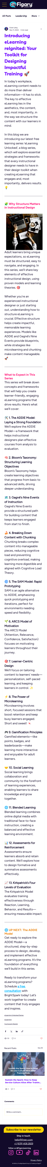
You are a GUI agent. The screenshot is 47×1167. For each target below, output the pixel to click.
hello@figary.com (24, 1139)
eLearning (8, 1020)
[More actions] (41, 28)
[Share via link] (22, 1031)
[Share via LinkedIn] (17, 1031)
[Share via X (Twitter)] (11, 1031)
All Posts (6, 16)
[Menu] (5, 4)
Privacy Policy (36, 1160)
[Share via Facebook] (5, 1031)
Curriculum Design (11, 1024)
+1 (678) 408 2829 (23, 1143)
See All (40, 1048)
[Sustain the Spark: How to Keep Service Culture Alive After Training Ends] (23, 1064)
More (34, 16)
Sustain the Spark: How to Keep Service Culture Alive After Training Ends (23, 1081)
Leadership (21, 16)
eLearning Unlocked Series (14, 1015)
